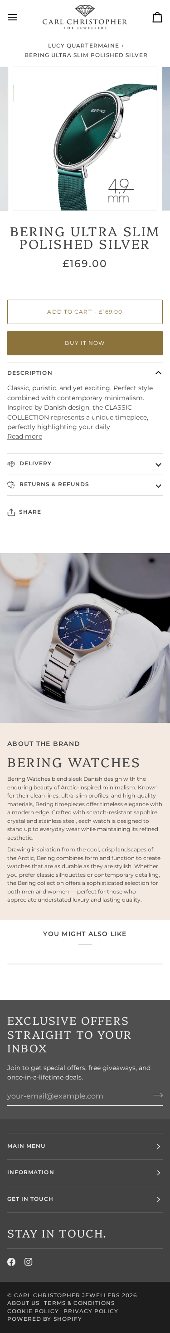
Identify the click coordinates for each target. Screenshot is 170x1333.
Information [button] (30, 1172)
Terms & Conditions (79, 1303)
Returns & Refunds (53, 484)
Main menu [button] (26, 1146)
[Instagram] (28, 1262)
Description (30, 373)
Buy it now (85, 342)
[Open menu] (20, 17)
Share (30, 512)
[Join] (155, 1095)
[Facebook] (11, 1262)
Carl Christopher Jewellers (67, 1295)
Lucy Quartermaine (83, 46)
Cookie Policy (33, 1311)
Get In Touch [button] (30, 1199)
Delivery (35, 463)
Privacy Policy (91, 1311)
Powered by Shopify (44, 1319)
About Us (23, 1303)
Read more (24, 436)
